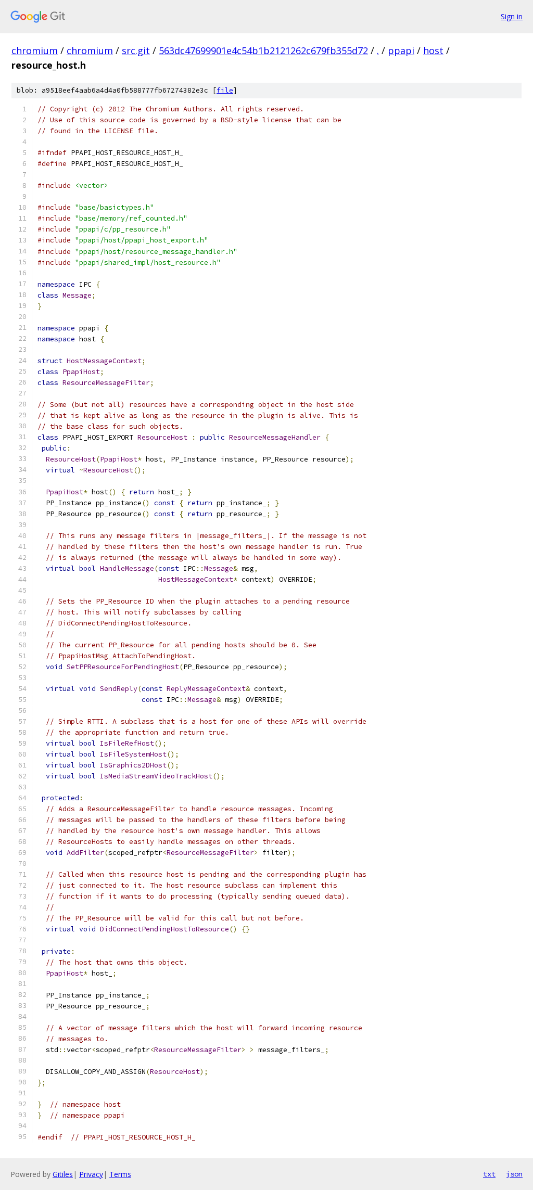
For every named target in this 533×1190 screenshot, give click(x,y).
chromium (34, 50)
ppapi (401, 50)
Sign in (512, 16)
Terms (120, 1174)
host (433, 50)
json (514, 1174)
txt (489, 1174)
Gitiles (63, 1174)
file (225, 90)
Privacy (91, 1174)
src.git (136, 50)
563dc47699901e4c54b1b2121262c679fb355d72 (263, 50)
